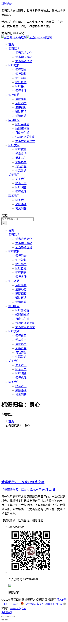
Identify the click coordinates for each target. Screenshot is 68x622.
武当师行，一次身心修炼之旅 (22, 482)
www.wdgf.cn (18, 608)
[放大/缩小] (13, 616)
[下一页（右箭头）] (6, 619)
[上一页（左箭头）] (2, 619)
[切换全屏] (9, 616)
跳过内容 (7, 3)
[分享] (6, 616)
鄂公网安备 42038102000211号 (43, 604)
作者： (22, 489)
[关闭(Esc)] (2, 616)
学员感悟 (7, 489)
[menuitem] (11, 44)
